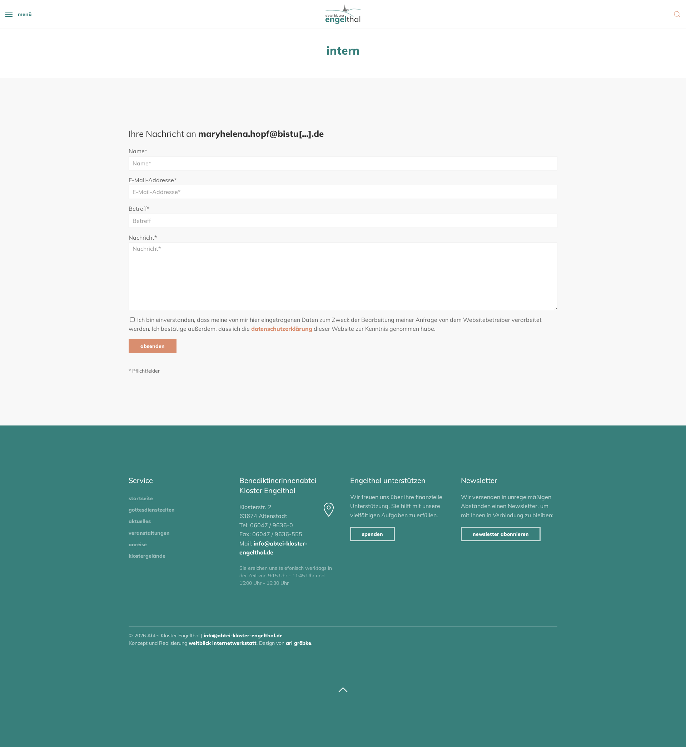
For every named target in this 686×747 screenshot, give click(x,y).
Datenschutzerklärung (281, 328)
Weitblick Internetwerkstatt (223, 643)
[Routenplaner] (329, 510)
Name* (138, 151)
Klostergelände (147, 556)
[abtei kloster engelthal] (343, 14)
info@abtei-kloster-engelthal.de (243, 635)
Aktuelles (140, 521)
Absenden (152, 346)
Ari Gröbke (298, 643)
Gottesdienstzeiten (152, 510)
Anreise (138, 544)
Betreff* (139, 208)
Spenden (372, 534)
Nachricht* (143, 237)
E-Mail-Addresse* (153, 180)
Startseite (141, 498)
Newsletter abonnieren (501, 534)
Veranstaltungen (149, 533)
